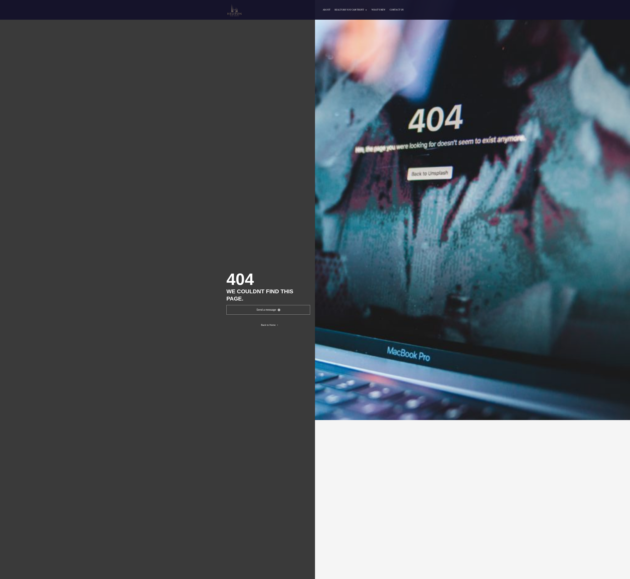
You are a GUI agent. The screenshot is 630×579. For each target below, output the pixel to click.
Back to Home (268, 325)
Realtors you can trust (349, 10)
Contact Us (396, 10)
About (326, 10)
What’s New (378, 10)
